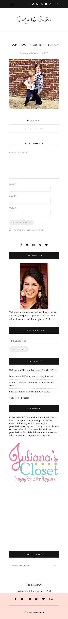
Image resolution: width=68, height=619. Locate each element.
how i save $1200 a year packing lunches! (31, 376)
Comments (34, 120)
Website (13, 208)
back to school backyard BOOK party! (29, 391)
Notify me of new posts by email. (29, 230)
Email (13, 196)
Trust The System (19, 397)
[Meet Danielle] (34, 286)
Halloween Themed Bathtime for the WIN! (32, 370)
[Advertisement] (38, 492)
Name (13, 184)
